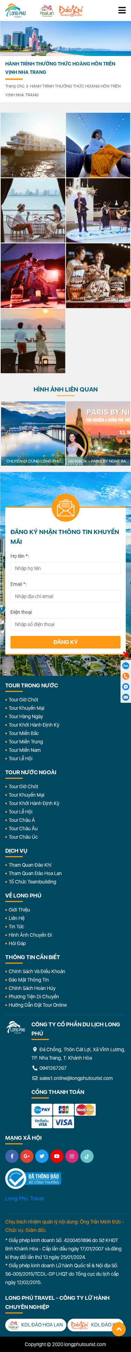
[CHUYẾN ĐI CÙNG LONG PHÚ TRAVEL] (33, 433)
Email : (18, 584)
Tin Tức (16, 926)
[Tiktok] (87, 1156)
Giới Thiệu (19, 910)
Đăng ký (65, 642)
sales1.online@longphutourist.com (75, 1078)
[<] (6, 434)
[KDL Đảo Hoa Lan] (47, 11)
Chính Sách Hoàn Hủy (32, 988)
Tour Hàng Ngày (26, 716)
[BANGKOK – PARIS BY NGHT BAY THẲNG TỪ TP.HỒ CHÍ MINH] (98, 433)
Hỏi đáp (17, 943)
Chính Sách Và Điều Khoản (37, 971)
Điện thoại (21, 612)
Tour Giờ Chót (23, 699)
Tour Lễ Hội (20, 758)
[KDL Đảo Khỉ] (71, 11)
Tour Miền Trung (26, 741)
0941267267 (52, 1068)
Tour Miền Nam (25, 750)
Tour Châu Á (22, 820)
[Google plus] (27, 1156)
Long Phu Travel (24, 1198)
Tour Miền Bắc (24, 733)
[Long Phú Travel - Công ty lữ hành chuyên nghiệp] (15, 1027)
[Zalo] (126, 665)
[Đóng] (126, 655)
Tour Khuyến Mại (26, 708)
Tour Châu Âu (23, 828)
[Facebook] (12, 1156)
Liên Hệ (16, 918)
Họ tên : (19, 556)
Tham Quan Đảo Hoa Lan (35, 873)
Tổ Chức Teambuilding (32, 882)
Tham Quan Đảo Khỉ (30, 865)
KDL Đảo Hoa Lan (41, 1324)
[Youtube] (57, 1156)
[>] (124, 434)
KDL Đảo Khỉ (105, 1324)
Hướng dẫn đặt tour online (38, 1005)
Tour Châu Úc (23, 837)
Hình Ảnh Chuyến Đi (30, 935)
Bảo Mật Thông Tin (29, 980)
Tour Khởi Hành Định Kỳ (34, 725)
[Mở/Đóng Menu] (122, 10)
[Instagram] (72, 1156)
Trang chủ (14, 86)
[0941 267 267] (126, 676)
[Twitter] (42, 1156)
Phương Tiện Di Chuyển (34, 996)
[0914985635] (126, 697)
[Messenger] (126, 686)
